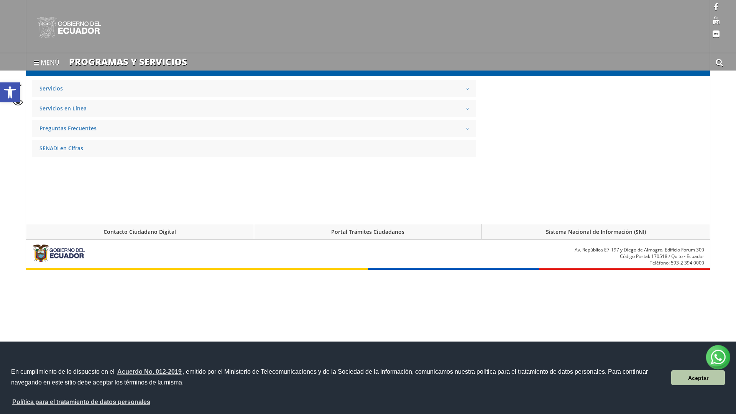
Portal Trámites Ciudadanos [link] (367, 231)
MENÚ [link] (49, 61)
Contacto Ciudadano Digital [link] (140, 231)
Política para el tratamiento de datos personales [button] (81, 402)
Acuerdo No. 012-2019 (149, 371)
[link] (10, 92)
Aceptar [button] (698, 378)
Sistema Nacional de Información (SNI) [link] (596, 231)
